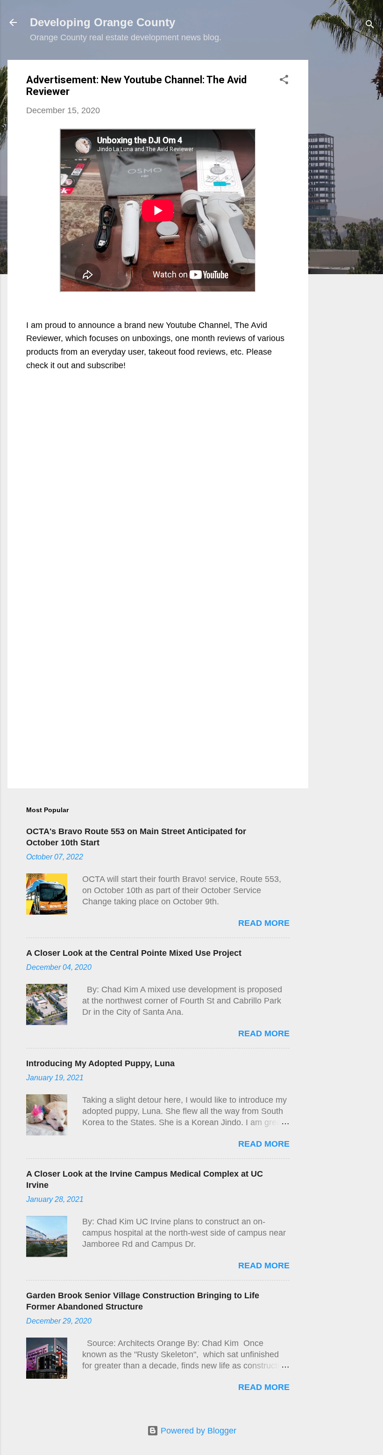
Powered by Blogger (197, 1430)
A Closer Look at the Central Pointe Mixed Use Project (133, 953)
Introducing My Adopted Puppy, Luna (100, 1063)
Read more (264, 923)
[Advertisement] (346, 200)
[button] (284, 81)
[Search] (370, 25)
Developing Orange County (102, 22)
